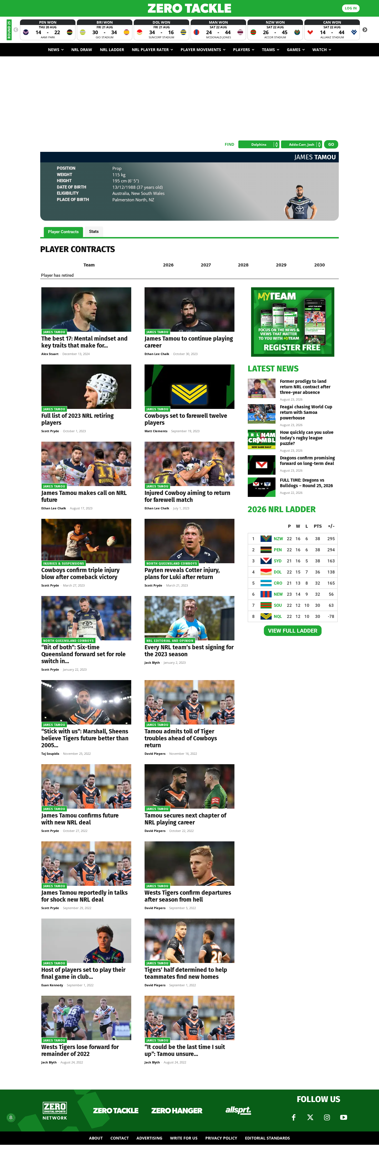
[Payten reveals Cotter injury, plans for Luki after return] (189, 541)
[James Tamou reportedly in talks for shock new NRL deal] (86, 863)
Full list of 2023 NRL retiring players (77, 419)
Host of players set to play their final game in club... (83, 973)
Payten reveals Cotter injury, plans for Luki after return (182, 574)
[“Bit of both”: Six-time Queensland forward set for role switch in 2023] (86, 618)
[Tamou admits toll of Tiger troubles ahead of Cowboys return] (189, 702)
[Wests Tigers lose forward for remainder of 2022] (86, 1018)
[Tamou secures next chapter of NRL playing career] (189, 786)
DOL (278, 572)
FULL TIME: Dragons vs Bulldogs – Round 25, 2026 (306, 482)
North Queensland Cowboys (171, 563)
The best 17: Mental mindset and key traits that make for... (84, 342)
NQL (278, 616)
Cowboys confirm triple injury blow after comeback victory (80, 574)
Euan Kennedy (52, 985)
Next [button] (365, 30)
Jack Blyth (152, 662)
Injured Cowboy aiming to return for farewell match (187, 496)
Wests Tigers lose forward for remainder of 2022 (80, 1050)
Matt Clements (156, 431)
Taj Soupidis (50, 753)
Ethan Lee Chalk (157, 354)
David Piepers (155, 753)
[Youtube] (343, 1118)
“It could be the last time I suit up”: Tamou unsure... (185, 1050)
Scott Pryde (50, 431)
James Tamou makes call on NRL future (84, 496)
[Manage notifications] (10, 1117)
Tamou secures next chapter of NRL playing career (185, 819)
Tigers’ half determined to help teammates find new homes (186, 973)
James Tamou (54, 332)
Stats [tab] (94, 231)
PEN (278, 549)
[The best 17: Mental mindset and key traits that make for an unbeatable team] (86, 309)
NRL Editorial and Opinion (169, 641)
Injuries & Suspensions (63, 563)
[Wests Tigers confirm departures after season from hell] (189, 863)
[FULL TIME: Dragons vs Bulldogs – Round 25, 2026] (262, 487)
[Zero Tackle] (189, 8)
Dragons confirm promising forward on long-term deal (307, 460)
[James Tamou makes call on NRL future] (86, 464)
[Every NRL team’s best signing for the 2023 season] (189, 618)
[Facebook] (293, 1118)
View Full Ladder (292, 630)
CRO (278, 583)
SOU (278, 605)
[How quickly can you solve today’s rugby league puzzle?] (262, 439)
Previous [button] (16, 30)
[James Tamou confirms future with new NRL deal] (86, 786)
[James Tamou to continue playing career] (189, 309)
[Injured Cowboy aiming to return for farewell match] (189, 464)
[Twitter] (310, 1118)
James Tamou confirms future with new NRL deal (80, 819)
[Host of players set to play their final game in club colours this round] (86, 941)
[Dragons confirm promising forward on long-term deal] (262, 465)
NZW (278, 538)
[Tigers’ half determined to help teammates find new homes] (189, 941)
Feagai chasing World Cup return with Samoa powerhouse (306, 412)
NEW (278, 594)
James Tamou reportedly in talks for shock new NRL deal (84, 896)
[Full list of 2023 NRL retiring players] (86, 386)
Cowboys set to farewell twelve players (186, 419)
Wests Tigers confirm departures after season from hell (188, 896)
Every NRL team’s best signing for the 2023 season (189, 651)
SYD (278, 561)
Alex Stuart (50, 354)
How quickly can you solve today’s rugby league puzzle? (306, 438)
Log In (351, 8)
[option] (47, 29)
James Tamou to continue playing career (189, 342)
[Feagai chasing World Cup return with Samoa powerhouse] (262, 414)
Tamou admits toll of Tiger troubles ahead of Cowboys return (181, 738)
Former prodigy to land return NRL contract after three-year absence (305, 387)
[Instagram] (327, 1118)
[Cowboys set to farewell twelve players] (189, 386)
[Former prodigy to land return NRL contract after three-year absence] (262, 388)
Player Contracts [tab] (63, 231)
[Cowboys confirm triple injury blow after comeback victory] (86, 541)
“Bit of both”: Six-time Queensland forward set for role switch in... (83, 654)
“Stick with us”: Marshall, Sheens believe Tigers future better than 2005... (84, 738)
